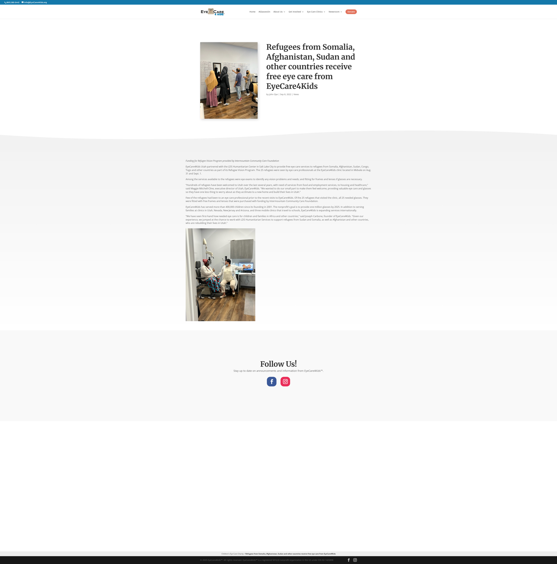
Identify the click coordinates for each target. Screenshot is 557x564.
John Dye (273, 94)
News (296, 94)
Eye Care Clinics (315, 12)
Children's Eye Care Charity (232, 554)
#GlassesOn (264, 12)
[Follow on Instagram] (285, 381)
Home (252, 12)
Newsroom (334, 12)
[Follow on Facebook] (271, 381)
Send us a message (278, 513)
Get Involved (295, 12)
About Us (278, 12)
